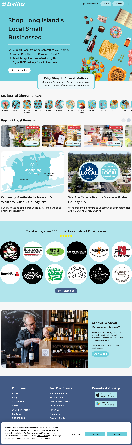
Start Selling (100, 354)
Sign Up (118, 4)
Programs (55, 414)
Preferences (74, 434)
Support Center (58, 418)
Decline (95, 434)
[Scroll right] (129, 107)
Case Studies (57, 406)
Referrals (54, 410)
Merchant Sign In (59, 393)
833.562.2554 (19, 418)
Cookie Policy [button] (42, 436)
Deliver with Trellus (60, 401)
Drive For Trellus (21, 410)
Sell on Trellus (57, 397)
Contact (16, 414)
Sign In (106, 4)
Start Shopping (19, 70)
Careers (16, 406)
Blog (14, 397)
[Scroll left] (3, 107)
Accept (117, 434)
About (15, 393)
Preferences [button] (45, 438)
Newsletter (18, 401)
